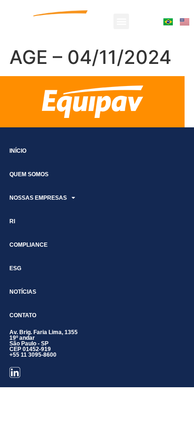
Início (17, 151)
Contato (22, 315)
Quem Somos (28, 174)
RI (12, 221)
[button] (121, 21)
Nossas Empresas (38, 198)
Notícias (22, 292)
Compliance (28, 245)
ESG (15, 268)
